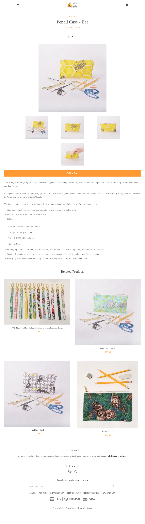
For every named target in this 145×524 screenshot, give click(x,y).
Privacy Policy (109, 493)
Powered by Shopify (85, 508)
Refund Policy (74, 493)
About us (43, 493)
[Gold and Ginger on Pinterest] (70, 472)
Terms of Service (91, 493)
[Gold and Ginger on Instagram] (75, 472)
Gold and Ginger (72, 28)
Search (32, 493)
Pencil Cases (72, 16)
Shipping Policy (57, 493)
